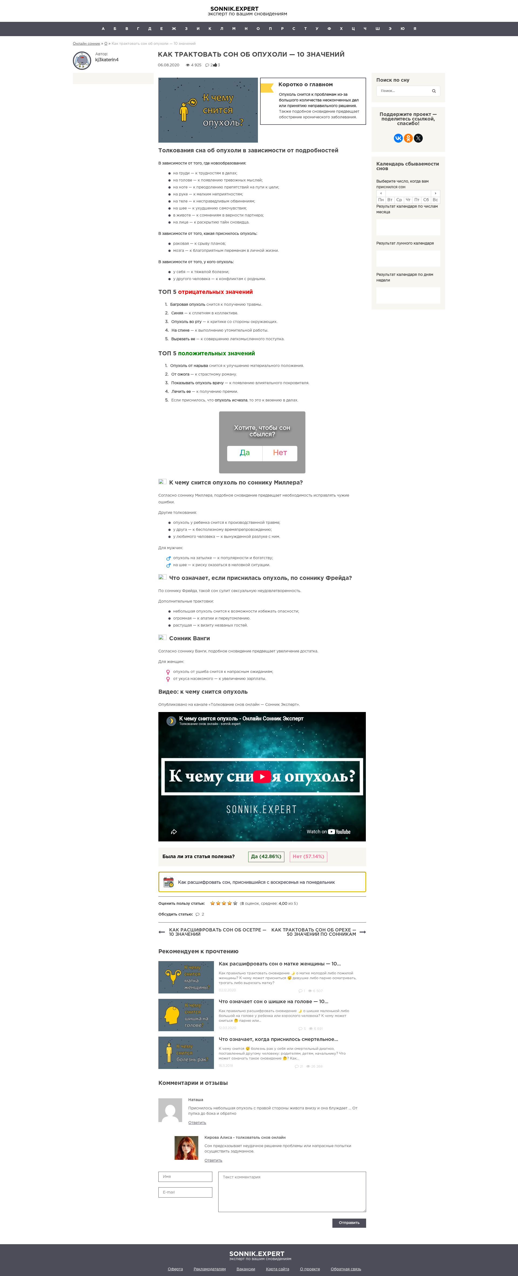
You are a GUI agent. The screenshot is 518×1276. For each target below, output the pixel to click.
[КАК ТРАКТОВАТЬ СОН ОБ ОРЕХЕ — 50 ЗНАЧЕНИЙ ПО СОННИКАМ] (363, 933)
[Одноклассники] (408, 140)
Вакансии (246, 1269)
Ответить (197, 1122)
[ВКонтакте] (398, 140)
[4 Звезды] (230, 903)
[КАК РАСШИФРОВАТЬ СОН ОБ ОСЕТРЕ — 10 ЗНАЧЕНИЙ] (161, 933)
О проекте (310, 1269)
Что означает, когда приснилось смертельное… (278, 1039)
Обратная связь (346, 1269)
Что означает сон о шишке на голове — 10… (273, 1002)
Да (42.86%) (266, 857)
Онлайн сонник (86, 43)
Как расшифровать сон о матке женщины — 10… (280, 964)
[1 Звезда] (213, 903)
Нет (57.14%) (308, 857)
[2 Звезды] (219, 903)
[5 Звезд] (236, 903)
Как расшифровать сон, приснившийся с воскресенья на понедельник (256, 883)
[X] (418, 140)
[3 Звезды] (224, 903)
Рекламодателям (210, 1269)
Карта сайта (277, 1269)
